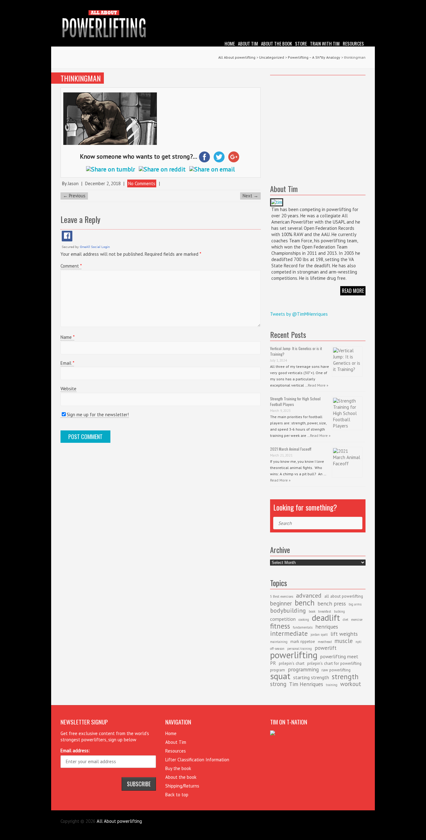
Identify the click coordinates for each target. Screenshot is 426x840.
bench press (331, 603)
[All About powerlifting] (213, 24)
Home (230, 43)
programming (303, 669)
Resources (353, 43)
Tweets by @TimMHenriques (299, 314)
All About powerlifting (236, 57)
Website (68, 389)
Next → (250, 196)
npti (358, 642)
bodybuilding (288, 610)
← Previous (74, 196)
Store (301, 43)
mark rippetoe (302, 641)
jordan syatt (319, 634)
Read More (353, 290)
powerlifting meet (339, 656)
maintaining (279, 642)
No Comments (141, 183)
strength (345, 676)
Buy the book (178, 768)
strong (278, 684)
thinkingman (81, 78)
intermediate (289, 633)
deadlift (326, 617)
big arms (355, 604)
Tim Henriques (306, 684)
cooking (303, 619)
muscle (344, 641)
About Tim (248, 43)
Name (67, 337)
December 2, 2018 (103, 183)
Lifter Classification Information (197, 760)
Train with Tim (325, 43)
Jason (73, 183)
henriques (326, 626)
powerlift (325, 647)
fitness (280, 625)
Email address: (75, 751)
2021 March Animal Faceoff (290, 449)
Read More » (318, 385)
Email (67, 363)
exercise (356, 619)
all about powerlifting (343, 596)
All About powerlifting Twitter (360, 4)
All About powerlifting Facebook (351, 4)
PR (273, 663)
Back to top (176, 795)
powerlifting (293, 655)
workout (350, 684)
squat (280, 676)
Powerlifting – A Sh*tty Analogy (314, 57)
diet (345, 619)
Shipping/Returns (182, 786)
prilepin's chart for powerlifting (334, 663)
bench (305, 603)
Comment (71, 266)
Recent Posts (288, 334)
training (331, 685)
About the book (276, 43)
